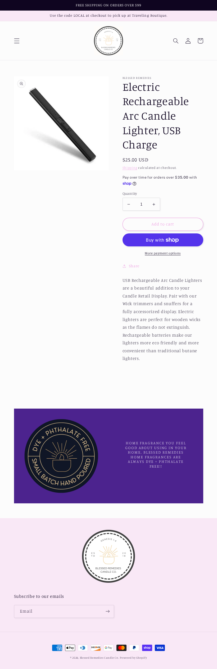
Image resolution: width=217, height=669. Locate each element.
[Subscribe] (107, 611)
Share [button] (134, 266)
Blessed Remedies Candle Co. (99, 657)
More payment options (163, 253)
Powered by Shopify (133, 657)
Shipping (130, 168)
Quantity (130, 193)
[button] (17, 41)
